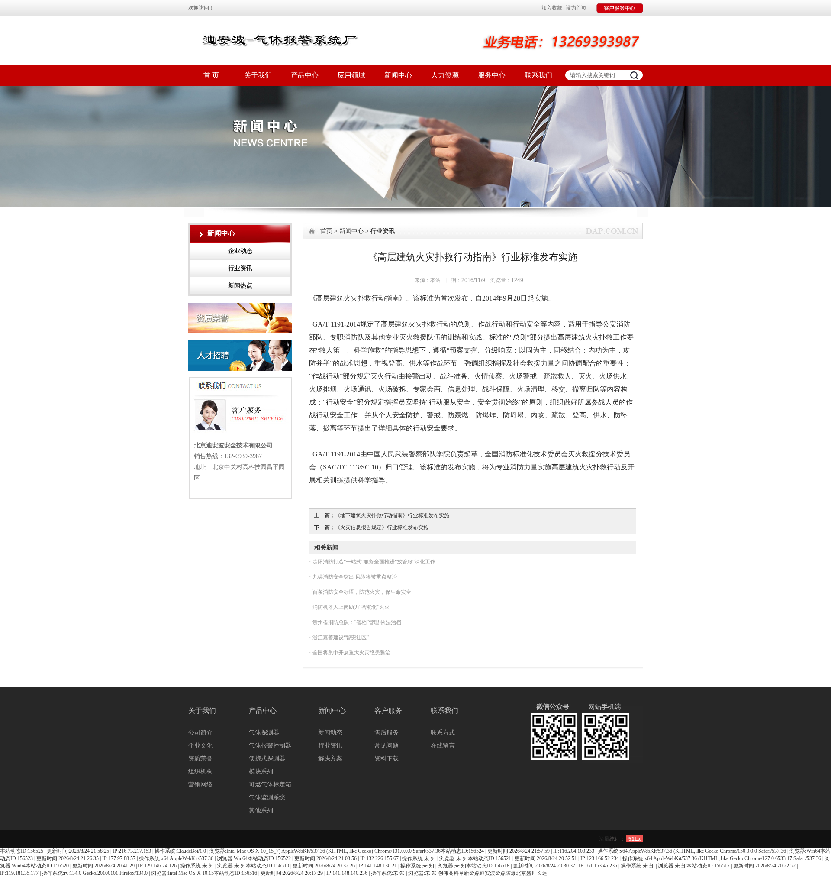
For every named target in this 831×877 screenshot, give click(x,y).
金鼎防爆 (505, 873)
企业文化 (200, 745)
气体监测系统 (267, 797)
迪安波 (487, 873)
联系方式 (443, 732)
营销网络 (200, 784)
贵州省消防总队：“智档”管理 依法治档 (356, 622)
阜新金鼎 (469, 873)
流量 (604, 839)
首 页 (211, 75)
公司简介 (200, 732)
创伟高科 (448, 873)
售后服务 (386, 732)
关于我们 (258, 75)
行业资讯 (240, 268)
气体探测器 (264, 732)
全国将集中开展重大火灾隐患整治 (350, 653)
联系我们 (538, 75)
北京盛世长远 (531, 873)
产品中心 (305, 75)
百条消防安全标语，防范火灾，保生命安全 (361, 592)
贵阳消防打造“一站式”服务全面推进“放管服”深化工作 (373, 562)
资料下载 (386, 758)
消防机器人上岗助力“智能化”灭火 (350, 607)
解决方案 (330, 758)
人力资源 (445, 75)
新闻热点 (240, 285)
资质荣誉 (200, 758)
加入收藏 (551, 8)
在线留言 (443, 745)
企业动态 (240, 251)
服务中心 (492, 75)
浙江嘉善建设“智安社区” (340, 637)
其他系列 (261, 810)
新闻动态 (330, 732)
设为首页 (576, 8)
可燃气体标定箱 (270, 784)
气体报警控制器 (270, 745)
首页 (326, 231)
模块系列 (261, 771)
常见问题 (386, 745)
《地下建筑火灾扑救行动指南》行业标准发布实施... (394, 515)
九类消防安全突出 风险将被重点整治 (354, 577)
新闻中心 (398, 75)
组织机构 (200, 771)
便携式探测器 (267, 758)
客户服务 (388, 710)
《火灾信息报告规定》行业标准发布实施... (383, 527)
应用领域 (351, 75)
